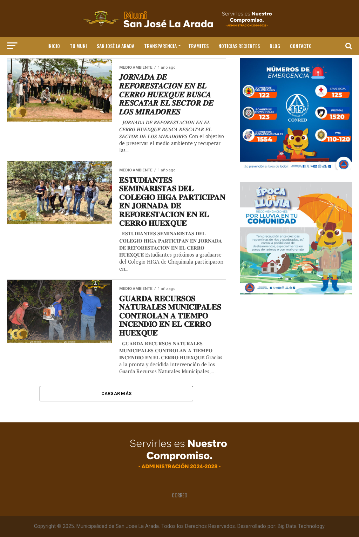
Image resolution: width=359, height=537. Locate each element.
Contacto (301, 45)
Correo (179, 495)
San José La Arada (115, 45)
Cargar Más (116, 393)
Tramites (198, 45)
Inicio (53, 45)
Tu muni (78, 45)
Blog (275, 45)
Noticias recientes (239, 45)
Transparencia (160, 45)
